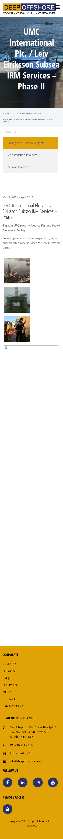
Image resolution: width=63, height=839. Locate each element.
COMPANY (9, 664)
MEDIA (7, 692)
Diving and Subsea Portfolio (28, 113)
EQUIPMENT (11, 685)
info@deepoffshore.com (26, 761)
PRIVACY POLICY (13, 706)
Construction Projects (22, 155)
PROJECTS (9, 678)
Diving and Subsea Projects (26, 143)
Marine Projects (18, 167)
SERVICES (9, 671)
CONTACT (9, 699)
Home (7, 113)
